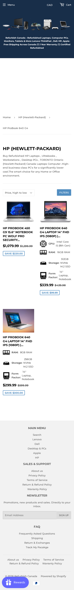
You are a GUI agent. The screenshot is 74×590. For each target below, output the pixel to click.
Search (37, 434)
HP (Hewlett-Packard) (32, 117)
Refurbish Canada (25, 576)
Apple (37, 453)
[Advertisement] (37, 85)
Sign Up (64, 515)
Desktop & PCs (37, 448)
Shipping (37, 538)
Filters (64, 192)
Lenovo (37, 439)
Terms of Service (37, 480)
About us (37, 470)
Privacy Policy (37, 475)
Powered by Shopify (53, 576)
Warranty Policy (37, 489)
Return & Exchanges (37, 542)
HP (37, 457)
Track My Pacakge (37, 547)
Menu (11, 4)
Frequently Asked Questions (37, 533)
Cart (68, 4)
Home (7, 117)
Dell (37, 443)
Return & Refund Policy (37, 484)
